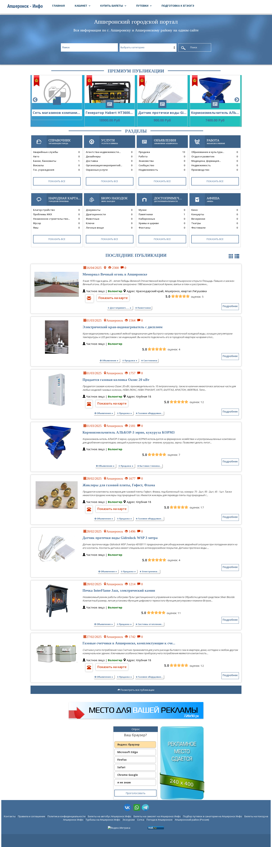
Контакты (10, 816)
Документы (109, 210)
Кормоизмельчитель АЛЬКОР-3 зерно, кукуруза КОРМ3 (129, 432)
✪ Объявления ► (109, 360)
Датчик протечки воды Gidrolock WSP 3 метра (120, 538)
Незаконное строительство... (56, 218)
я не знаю (124, 782)
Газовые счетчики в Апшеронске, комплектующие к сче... (129, 643)
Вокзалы (56, 165)
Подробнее (230, 306)
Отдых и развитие (214, 156)
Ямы (56, 227)
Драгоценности (109, 214)
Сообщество (162, 165)
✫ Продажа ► (130, 360)
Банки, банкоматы (56, 161)
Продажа (162, 152)
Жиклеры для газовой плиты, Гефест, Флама (119, 485)
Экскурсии (128, 819)
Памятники (162, 214)
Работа (162, 156)
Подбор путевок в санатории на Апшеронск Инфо (212, 816)
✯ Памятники (143, 307)
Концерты (214, 214)
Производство (214, 169)
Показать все (56, 181)
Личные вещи (109, 227)
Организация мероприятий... (109, 165)
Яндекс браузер (128, 744)
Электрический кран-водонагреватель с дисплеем (122, 327)
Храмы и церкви (162, 223)
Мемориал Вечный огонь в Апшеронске (115, 274)
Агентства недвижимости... (109, 152)
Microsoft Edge (127, 752)
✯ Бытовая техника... (149, 465)
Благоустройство (56, 210)
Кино (214, 210)
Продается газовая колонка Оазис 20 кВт (116, 380)
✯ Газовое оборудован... (149, 413)
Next (237, 100)
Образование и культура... (214, 152)
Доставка (109, 161)
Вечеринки (214, 218)
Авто (56, 156)
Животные (109, 218)
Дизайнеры (109, 156)
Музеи (162, 210)
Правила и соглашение (31, 816)
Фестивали (214, 227)
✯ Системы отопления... (149, 624)
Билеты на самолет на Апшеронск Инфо (157, 816)
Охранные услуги (109, 169)
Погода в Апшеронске (159, 819)
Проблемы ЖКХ (56, 214)
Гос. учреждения (56, 169)
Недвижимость (162, 169)
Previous (35, 100)
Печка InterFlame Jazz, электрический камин (119, 590)
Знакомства (162, 161)
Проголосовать (135, 793)
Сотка (140, 819)
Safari (121, 767)
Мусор (56, 223)
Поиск (193, 47)
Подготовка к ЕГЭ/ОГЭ (178, 5)
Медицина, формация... (214, 161)
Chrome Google (127, 775)
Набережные (162, 218)
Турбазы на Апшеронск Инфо (103, 819)
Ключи (109, 223)
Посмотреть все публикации (137, 690)
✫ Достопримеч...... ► (120, 307)
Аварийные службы (56, 152)
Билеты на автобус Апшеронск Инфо (109, 816)
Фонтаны (162, 227)
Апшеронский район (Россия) (192, 819)
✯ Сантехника (149, 360)
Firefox (122, 759)
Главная (58, 5)
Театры (214, 223)
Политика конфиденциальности (66, 816)
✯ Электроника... (149, 571)
